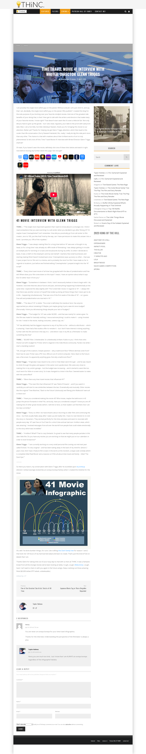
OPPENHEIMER (99, 243)
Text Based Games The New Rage (115, 185)
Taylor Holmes (64, 79)
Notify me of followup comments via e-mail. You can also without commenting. (58, 724)
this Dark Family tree (66, 550)
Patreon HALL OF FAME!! (82, 11)
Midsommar (79, 565)
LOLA (96, 259)
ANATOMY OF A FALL (102, 240)
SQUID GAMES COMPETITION (105, 266)
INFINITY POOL (99, 246)
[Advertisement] (73, 29)
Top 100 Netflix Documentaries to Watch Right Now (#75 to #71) (110, 211)
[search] (127, 157)
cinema (64, 11)
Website (57, 711)
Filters (55, 11)
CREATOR (97, 253)
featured (45, 11)
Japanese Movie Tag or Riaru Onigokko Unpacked (73, 588)
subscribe (68, 724)
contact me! (100, 11)
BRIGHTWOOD (99, 263)
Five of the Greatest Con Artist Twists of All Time (36, 588)
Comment (19, 680)
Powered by (50, 172)
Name (18, 701)
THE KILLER (98, 250)
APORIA (97, 269)
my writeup (81, 467)
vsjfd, (96, 179)
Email (18, 711)
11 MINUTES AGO (100, 256)
